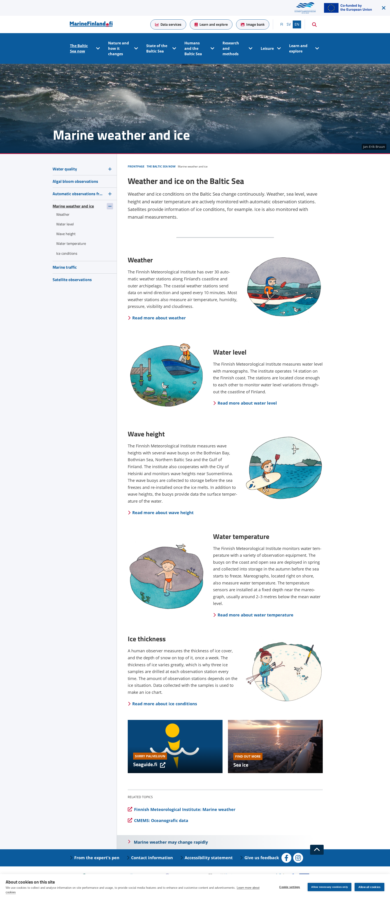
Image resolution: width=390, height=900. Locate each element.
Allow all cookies (369, 887)
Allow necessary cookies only (329, 887)
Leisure (267, 48)
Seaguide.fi (149, 764)
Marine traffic (65, 267)
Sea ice (240, 765)
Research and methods (231, 48)
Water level (65, 224)
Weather (63, 214)
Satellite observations (72, 280)
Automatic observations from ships (78, 194)
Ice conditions (66, 253)
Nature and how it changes (118, 48)
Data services (170, 24)
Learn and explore (214, 24)
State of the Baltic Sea (156, 48)
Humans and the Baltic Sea (193, 48)
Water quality (65, 169)
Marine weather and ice (73, 206)
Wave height (66, 233)
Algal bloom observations (75, 181)
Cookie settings (289, 887)
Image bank (255, 24)
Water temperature (71, 243)
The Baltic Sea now (79, 48)
